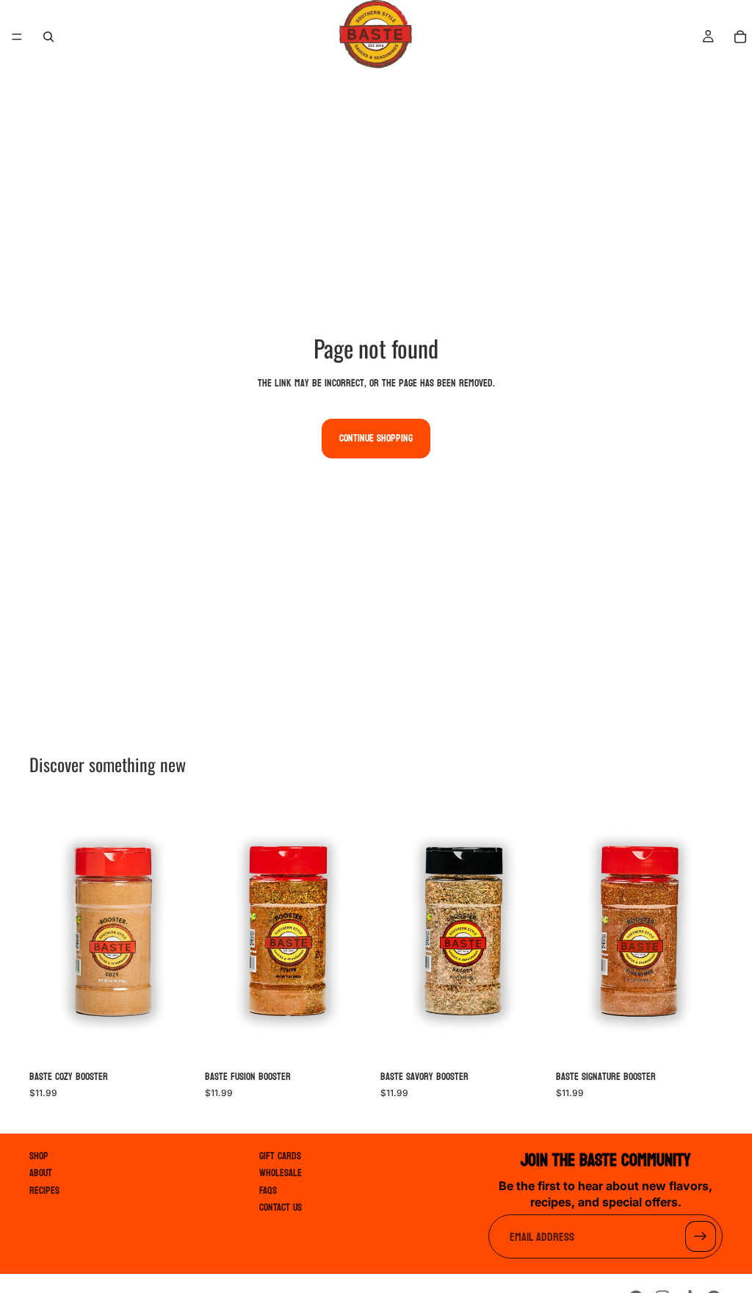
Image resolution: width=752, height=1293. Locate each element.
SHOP (38, 1156)
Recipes (44, 1190)
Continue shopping (376, 438)
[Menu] (17, 37)
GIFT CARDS (280, 1156)
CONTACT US (280, 1207)
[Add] (173, 1040)
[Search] (48, 37)
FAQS (268, 1190)
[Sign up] (700, 1237)
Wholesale (280, 1173)
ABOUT (40, 1173)
